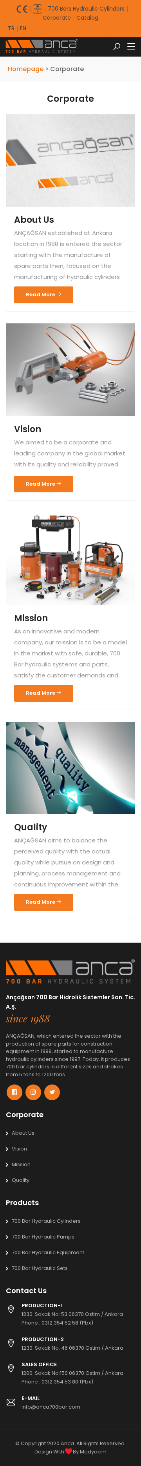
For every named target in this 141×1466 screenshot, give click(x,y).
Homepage (26, 68)
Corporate (57, 18)
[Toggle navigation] (131, 46)
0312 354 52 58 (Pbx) (67, 1323)
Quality (30, 827)
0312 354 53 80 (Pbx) (67, 1381)
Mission (31, 618)
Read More (41, 294)
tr (11, 28)
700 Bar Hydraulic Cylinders (46, 1221)
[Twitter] (52, 1092)
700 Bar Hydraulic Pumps (43, 1236)
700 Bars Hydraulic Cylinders (86, 9)
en (23, 28)
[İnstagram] (33, 1092)
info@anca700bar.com (51, 1407)
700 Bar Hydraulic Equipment (48, 1252)
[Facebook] (14, 1092)
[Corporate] (70, 975)
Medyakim (93, 1451)
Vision (27, 429)
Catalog (87, 18)
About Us (34, 220)
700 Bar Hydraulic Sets (40, 1268)
